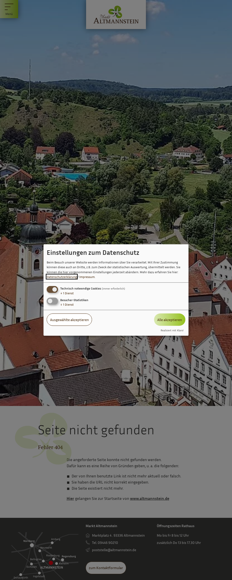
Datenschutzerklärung (62, 277)
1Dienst (67, 293)
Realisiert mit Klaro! (172, 330)
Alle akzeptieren (169, 319)
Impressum (87, 277)
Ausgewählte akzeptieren (69, 319)
